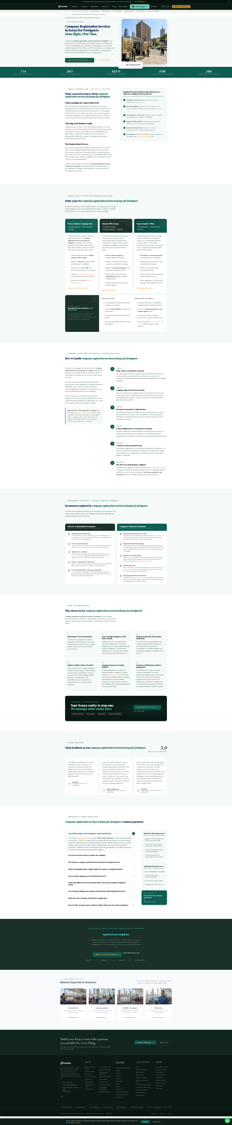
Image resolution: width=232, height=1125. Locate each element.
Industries (84, 6)
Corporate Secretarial (144, 136)
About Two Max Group (162, 1067)
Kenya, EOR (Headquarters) (123, 1068)
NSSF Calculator (140, 1075)
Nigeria (118, 1084)
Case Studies (119, 1097)
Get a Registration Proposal (146, 707)
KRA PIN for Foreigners (105, 1069)
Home (61, 14)
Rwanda (118, 1076)
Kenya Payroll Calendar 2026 (143, 1084)
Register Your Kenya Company (78, 60)
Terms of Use (159, 1088)
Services (67, 14)
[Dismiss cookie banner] (164, 1121)
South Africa (119, 1089)
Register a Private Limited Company (77, 288)
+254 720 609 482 (104, 60)
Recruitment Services (104, 1091)
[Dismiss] (229, 1)
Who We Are (94, 6)
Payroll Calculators (141, 1069)
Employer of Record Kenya (90, 1067)
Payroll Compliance (161, 1083)
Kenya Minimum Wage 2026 (143, 1087)
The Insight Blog (140, 1095)
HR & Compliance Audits (89, 1085)
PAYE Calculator (140, 1072)
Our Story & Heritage (161, 1069)
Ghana (117, 1086)
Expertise (74, 6)
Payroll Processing (90, 1071)
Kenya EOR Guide (140, 1092)
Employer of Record (77, 714)
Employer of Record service (83, 412)
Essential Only (156, 1121)
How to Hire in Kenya (141, 1090)
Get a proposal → (140, 1)
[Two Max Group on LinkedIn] (62, 1096)
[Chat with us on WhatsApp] (227, 1120)
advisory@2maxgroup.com (131, 953)
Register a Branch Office (109, 290)
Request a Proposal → (181, 6)
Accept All (145, 1121)
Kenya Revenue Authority (86, 274)
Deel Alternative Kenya (122, 1094)
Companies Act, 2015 (158, 535)
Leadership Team (160, 1075)
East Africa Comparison (122, 1092)
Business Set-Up (103, 1079)
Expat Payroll (88, 1079)
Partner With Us (123, 6)
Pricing (114, 6)
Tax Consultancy (103, 1082)
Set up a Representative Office (145, 288)
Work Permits (90, 714)
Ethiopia (118, 1078)
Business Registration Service (143, 561)
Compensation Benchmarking (103, 1088)
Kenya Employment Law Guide (142, 1081)
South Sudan (119, 1081)
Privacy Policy (159, 1085)
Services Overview (160, 1080)
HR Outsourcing (89, 1082)
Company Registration (105, 1067)
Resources (105, 6)
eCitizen (143, 102)
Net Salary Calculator (141, 1077)
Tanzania (118, 1073)
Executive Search (89, 1089)
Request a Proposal (144, 1042)
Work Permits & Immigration (103, 1073)
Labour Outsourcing (90, 1076)
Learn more (77, 1122)
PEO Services (101, 714)
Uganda (118, 1070)
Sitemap (169, 1113)
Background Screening (105, 1084)
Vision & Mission (160, 1072)
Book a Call (166, 6)
